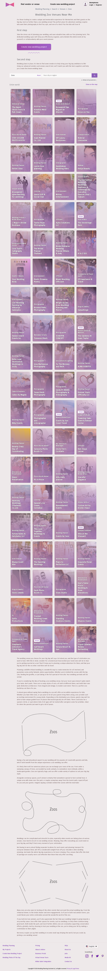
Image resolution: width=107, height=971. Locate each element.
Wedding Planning (42, 9)
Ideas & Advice (40, 949)
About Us (68, 949)
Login (91, 5)
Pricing (37, 945)
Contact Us (68, 961)
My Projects (6, 949)
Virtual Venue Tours (41, 957)
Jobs (66, 953)
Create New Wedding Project (12, 953)
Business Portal (40, 953)
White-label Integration (43, 961)
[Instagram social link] (87, 956)
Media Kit (68, 957)
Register (99, 5)
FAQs (66, 945)
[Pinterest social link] (102, 956)
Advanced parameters (89, 80)
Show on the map (91, 84)
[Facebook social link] (92, 956)
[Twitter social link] (97, 956)
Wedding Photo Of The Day (11, 957)
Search (54, 9)
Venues (63, 9)
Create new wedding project (34, 47)
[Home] (10, 4)
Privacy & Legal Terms (73, 968)
